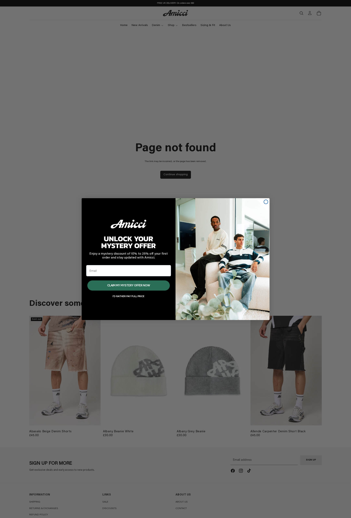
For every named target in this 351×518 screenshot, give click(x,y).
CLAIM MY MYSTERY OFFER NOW (128, 285)
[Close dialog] (266, 202)
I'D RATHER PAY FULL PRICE (128, 296)
